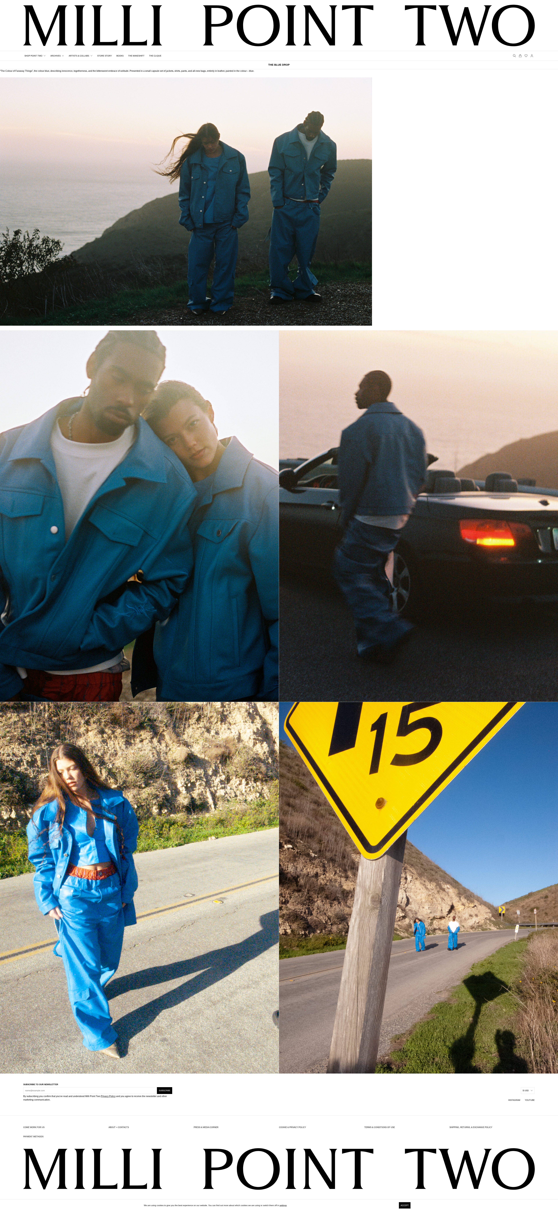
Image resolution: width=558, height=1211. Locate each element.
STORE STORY (104, 56)
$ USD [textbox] (526, 1090)
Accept (405, 1205)
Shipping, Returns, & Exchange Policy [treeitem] (470, 1127)
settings (283, 1205)
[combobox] (528, 1090)
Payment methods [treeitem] (33, 1136)
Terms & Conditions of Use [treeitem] (379, 1127)
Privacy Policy (108, 1096)
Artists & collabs (79, 56)
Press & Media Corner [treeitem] (206, 1127)
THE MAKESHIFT (136, 56)
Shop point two (33, 56)
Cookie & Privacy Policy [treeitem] (292, 1127)
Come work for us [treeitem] (33, 1127)
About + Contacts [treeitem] (119, 1127)
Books (120, 56)
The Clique (155, 56)
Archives (55, 56)
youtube (530, 1100)
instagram (514, 1100)
